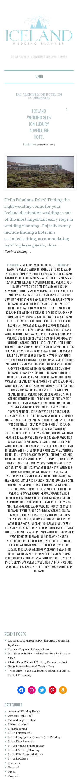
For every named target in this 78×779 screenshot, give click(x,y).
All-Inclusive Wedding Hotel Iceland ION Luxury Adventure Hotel (38, 293)
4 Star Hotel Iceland (58, 280)
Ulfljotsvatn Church (54, 543)
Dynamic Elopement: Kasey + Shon (34, 656)
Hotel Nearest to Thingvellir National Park (33, 366)
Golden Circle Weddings (33, 345)
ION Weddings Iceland (45, 478)
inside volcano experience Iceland (51, 452)
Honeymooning (20, 739)
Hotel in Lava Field (58, 362)
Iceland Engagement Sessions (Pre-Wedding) (34, 750)
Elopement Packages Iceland (26, 332)
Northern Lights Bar (19, 504)
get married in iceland (39, 340)
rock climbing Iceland (45, 517)
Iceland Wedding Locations (45, 426)
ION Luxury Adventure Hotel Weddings (47, 474)
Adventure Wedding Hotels (36, 271)
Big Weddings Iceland (31, 319)
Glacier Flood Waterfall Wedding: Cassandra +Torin (33, 671)
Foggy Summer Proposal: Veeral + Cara (37, 677)
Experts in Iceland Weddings (25, 336)
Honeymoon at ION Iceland (32, 353)
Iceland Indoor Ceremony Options (49, 401)
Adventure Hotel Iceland (49, 289)
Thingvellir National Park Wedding (35, 538)
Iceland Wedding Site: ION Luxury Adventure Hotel (39, 126)
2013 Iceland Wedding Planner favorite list (38, 278)
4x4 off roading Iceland (20, 284)
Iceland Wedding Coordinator (50, 418)
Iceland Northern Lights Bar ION (28, 405)
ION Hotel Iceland (61, 461)
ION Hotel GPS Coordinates (31, 461)
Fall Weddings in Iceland (27, 731)
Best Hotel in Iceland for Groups (40, 310)
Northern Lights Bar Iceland (53, 504)
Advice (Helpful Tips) (24, 727)
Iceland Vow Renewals (25, 757)
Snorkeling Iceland (43, 530)
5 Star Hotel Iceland (50, 284)
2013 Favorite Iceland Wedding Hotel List (39, 273)
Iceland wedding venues (32, 444)
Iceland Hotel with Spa (53, 396)
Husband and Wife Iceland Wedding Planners (40, 372)
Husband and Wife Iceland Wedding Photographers (39, 368)
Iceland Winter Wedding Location (28, 448)
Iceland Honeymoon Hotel (45, 392)
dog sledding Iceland (21, 327)
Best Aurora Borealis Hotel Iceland (41, 299)
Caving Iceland (55, 319)
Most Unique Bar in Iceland (36, 491)
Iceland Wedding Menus (44, 431)
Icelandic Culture (21, 774)
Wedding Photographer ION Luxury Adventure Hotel (37, 562)
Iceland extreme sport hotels (37, 388)
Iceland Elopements (23, 744)
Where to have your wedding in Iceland (52, 575)
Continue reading (21, 259)
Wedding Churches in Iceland (25, 547)
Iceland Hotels (16, 401)
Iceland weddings (60, 444)
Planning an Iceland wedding (31, 513)
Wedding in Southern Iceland (38, 551)
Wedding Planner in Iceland (54, 569)
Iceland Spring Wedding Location (39, 409)
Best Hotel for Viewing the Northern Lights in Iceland (37, 303)
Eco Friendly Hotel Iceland (53, 327)
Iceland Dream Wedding (31, 383)
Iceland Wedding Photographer (41, 433)
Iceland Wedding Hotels (20, 422)
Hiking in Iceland (21, 735)
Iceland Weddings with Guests (31, 770)
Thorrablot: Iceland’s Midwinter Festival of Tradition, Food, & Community (40, 684)
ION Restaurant (20, 478)
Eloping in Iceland (57, 332)
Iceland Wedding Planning (28, 765)
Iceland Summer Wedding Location (41, 411)
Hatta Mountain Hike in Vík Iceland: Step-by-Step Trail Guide (39, 662)
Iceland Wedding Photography (31, 761)
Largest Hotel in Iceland (49, 482)
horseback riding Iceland (33, 357)
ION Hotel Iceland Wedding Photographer (31, 465)
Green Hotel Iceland (44, 349)
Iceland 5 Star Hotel (32, 379)
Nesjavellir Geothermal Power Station (44, 500)
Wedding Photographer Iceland (37, 560)
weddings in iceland (18, 573)
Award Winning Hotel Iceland (47, 297)
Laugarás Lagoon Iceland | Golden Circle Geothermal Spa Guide (38, 649)
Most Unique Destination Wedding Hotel (39, 493)
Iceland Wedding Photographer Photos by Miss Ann (35, 437)
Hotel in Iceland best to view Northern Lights (39, 359)
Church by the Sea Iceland (54, 323)
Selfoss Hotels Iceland (43, 521)
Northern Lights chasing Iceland (28, 508)
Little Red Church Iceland (38, 487)
